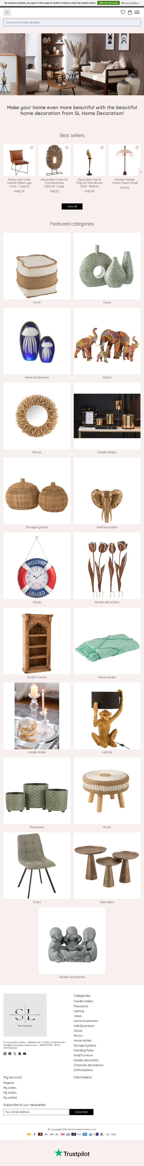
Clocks (37, 602)
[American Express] (85, 1134)
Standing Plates (84, 1050)
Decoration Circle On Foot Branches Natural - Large (54, 183)
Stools (107, 827)
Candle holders (107, 452)
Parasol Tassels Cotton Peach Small (125, 181)
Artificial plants (83, 1070)
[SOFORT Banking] (63, 1134)
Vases (107, 302)
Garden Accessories (72, 977)
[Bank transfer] (51, 1134)
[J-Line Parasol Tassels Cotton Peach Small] (124, 160)
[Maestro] (73, 1134)
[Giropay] (96, 1134)
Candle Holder (37, 752)
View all (72, 206)
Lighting (107, 752)
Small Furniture (37, 677)
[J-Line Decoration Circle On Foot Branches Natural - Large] (54, 160)
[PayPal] (34, 1134)
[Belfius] (79, 1134)
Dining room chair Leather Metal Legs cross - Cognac (19, 183)
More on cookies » (130, 3)
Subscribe (81, 1112)
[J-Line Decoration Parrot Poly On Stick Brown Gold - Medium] (89, 160)
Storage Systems (37, 527)
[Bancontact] (57, 1134)
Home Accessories (37, 377)
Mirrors (36, 452)
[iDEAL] (29, 1134)
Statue (107, 377)
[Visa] (46, 1134)
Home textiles (107, 677)
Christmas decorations (88, 1065)
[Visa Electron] (68, 1134)
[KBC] (90, 1134)
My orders (10, 1087)
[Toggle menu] (136, 12)
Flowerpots (37, 827)
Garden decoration (107, 602)
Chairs (37, 902)
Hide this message (108, 3)
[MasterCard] (40, 1134)
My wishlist (10, 1097)
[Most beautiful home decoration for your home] (7, 12)
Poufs (37, 302)
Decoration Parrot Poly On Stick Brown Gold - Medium (90, 183)
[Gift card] (101, 1134)
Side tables (107, 902)
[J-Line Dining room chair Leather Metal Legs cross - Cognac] (19, 160)
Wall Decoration (107, 527)
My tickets (10, 1092)
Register (9, 1083)
